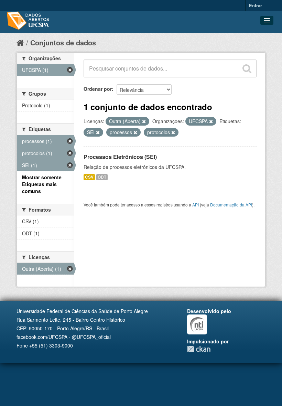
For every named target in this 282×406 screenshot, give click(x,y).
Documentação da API (231, 204)
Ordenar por (98, 88)
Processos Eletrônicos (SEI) (120, 157)
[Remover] (144, 121)
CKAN (198, 349)
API (195, 204)
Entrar (255, 5)
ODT (102, 177)
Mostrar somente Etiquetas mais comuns (42, 184)
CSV (89, 177)
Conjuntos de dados (63, 42)
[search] (246, 68)
